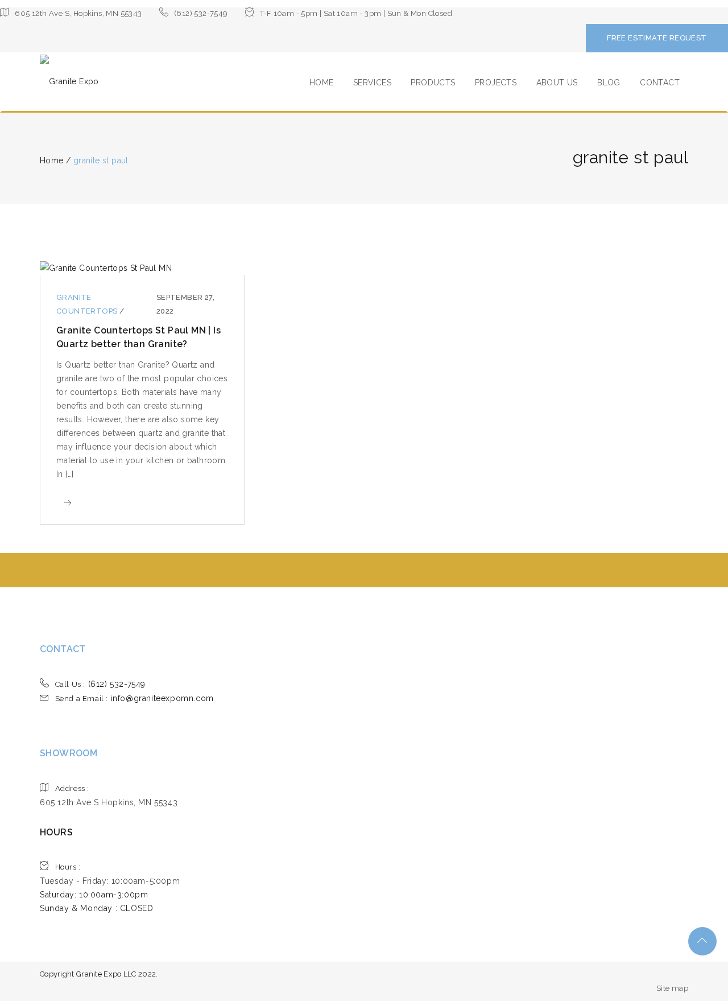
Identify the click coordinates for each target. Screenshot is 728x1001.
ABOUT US (557, 82)
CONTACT (660, 82)
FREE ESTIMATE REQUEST (656, 38)
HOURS (56, 832)
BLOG (609, 82)
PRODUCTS (433, 82)
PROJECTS (495, 82)
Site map (672, 988)
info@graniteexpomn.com (134, 698)
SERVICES (372, 82)
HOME (321, 82)
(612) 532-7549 (100, 684)
